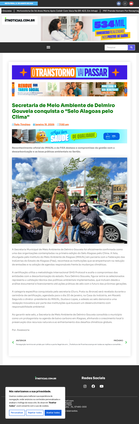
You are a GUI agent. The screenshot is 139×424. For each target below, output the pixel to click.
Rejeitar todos (35, 413)
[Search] (131, 47)
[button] (48, 47)
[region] (35, 403)
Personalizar (17, 413)
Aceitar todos (53, 413)
